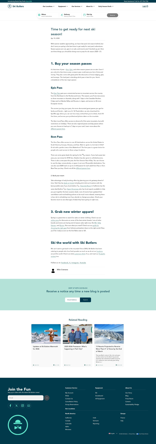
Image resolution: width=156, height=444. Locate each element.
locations (100, 251)
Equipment (62, 6)
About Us (89, 6)
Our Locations (47, 6)
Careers (128, 401)
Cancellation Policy (71, 401)
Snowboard (99, 396)
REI (95, 223)
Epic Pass (57, 93)
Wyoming (96, 424)
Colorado (68, 424)
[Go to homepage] (16, 6)
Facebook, (65, 263)
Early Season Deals (104, 6)
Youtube (83, 263)
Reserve (112, 15)
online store (55, 220)
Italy (122, 421)
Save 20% (29, 1)
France (123, 418)
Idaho (67, 426)
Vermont (96, 421)
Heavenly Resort (85, 186)
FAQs (67, 396)
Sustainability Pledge (132, 404)
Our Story (128, 393)
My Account (69, 393)
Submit (85, 300)
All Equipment (100, 399)
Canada (67, 421)
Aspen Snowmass (73, 189)
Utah (94, 418)
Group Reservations (71, 404)
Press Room (129, 399)
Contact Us (69, 399)
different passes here (58, 129)
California (68, 418)
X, (70, 263)
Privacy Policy (132, 433)
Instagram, (75, 263)
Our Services (76, 6)
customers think (79, 254)
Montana (68, 429)
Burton (62, 225)
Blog (126, 396)
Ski (96, 393)
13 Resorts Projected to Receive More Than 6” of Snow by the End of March (109, 348)
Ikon (67, 69)
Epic (71, 69)
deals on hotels (69, 183)
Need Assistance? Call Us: (136, 1)
